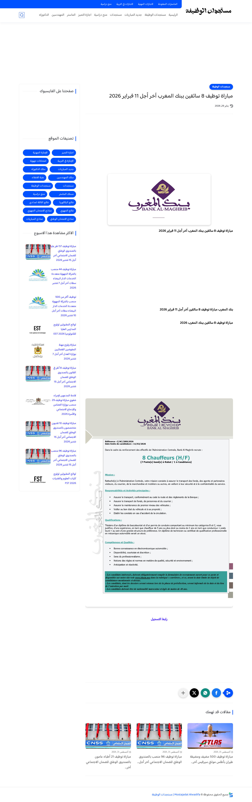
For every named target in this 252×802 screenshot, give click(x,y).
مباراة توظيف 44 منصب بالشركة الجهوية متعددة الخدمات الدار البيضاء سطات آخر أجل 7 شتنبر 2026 (63, 278)
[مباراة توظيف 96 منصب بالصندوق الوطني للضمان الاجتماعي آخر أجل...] (159, 736)
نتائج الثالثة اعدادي (39, 202)
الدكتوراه (44, 15)
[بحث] (22, 15)
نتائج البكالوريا (66, 202)
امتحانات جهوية (38, 161)
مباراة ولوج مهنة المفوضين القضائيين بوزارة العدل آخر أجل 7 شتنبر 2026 (64, 352)
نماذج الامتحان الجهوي (39, 210)
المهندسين (58, 15)
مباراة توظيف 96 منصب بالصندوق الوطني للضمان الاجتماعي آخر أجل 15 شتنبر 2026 (63, 458)
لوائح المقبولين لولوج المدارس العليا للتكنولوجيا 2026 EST (64, 329)
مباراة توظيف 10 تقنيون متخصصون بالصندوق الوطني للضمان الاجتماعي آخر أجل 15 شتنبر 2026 (64, 432)
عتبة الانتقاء (38, 177)
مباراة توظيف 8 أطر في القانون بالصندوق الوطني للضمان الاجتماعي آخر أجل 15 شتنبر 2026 (64, 377)
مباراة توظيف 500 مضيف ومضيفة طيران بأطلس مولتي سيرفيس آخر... (211, 759)
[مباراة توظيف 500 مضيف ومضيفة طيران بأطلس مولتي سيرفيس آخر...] (210, 736)
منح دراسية (106, 4)
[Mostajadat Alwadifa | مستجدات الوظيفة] (208, 10)
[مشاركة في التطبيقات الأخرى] (183, 692)
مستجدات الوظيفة (155, 15)
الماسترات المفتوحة (167, 4)
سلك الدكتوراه (38, 169)
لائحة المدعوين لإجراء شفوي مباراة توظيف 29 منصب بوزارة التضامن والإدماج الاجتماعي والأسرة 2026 (64, 404)
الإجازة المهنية (40, 152)
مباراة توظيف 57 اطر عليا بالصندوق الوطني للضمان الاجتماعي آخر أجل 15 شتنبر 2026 (63, 253)
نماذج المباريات (34, 219)
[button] (216, 692)
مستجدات (116, 15)
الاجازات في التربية (124, 4)
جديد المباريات (133, 15)
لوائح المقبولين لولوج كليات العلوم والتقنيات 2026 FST (64, 479)
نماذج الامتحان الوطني (62, 219)
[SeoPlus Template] (231, 794)
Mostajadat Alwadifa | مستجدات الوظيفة (176, 794)
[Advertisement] (126, 55)
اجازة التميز (84, 15)
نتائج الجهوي (67, 210)
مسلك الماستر (66, 194)
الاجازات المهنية (145, 4)
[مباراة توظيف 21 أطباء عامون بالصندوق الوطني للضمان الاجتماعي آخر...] (108, 736)
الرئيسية (173, 15)
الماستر (71, 15)
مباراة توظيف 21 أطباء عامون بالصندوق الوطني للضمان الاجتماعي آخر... (108, 762)
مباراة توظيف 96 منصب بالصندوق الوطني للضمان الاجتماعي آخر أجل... (159, 759)
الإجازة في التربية (66, 161)
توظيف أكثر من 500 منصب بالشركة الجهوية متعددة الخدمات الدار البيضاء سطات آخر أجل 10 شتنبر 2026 (64, 306)
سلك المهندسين (65, 177)
